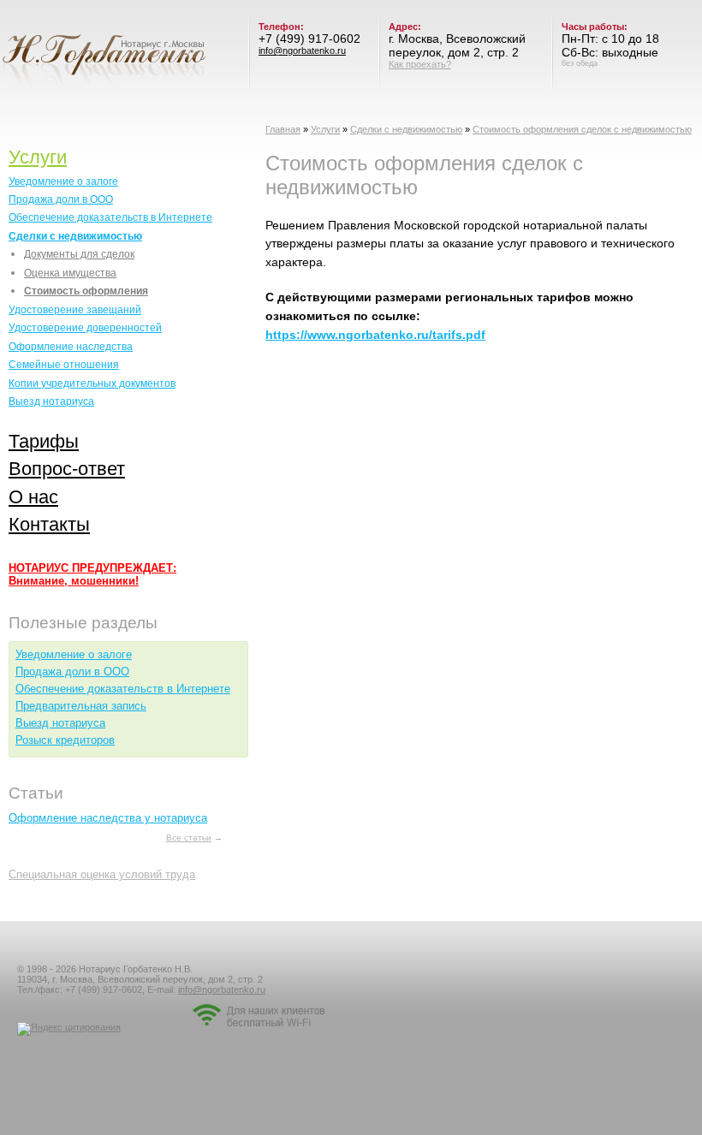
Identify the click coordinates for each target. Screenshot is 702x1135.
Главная (282, 129)
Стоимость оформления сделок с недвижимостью (582, 129)
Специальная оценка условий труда (102, 874)
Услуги (325, 129)
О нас (33, 497)
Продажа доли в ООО (61, 199)
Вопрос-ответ (67, 468)
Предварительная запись (80, 705)
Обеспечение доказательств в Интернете (110, 217)
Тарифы (44, 441)
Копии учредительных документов (92, 383)
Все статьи (188, 837)
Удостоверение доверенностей (85, 327)
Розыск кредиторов (65, 740)
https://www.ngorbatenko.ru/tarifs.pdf (375, 335)
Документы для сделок (79, 253)
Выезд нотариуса (51, 401)
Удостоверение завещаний (75, 309)
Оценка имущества (70, 272)
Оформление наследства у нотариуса (108, 817)
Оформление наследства (71, 346)
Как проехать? (420, 64)
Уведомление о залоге (63, 181)
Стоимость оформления (86, 290)
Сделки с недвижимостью (406, 129)
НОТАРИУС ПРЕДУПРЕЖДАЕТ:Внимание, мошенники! (92, 574)
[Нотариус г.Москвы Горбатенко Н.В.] (103, 58)
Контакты (49, 524)
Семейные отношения (64, 364)
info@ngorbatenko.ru (302, 50)
